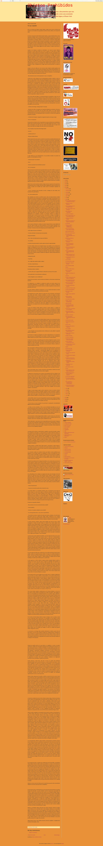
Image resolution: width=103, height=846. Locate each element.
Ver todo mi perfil (66, 524)
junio (67, 199)
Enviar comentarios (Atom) (36, 837)
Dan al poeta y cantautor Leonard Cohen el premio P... (70, 379)
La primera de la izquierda (68, 446)
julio (66, 197)
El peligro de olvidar (69, 335)
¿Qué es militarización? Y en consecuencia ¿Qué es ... (70, 216)
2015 (66, 180)
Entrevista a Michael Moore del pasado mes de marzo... (70, 248)
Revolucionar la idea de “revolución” (69, 239)
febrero (67, 393)
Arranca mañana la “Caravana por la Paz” (70, 342)
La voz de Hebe (68, 259)
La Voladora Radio (67, 452)
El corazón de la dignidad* (70, 376)
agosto (67, 195)
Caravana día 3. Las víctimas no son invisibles (70, 309)
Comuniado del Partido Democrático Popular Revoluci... (70, 306)
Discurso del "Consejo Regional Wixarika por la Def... (70, 312)
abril (66, 390)
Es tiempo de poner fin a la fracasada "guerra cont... (70, 255)
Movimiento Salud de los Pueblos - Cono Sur (68, 461)
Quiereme (67, 275)
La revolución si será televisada (69, 365)
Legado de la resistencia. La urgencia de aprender (70, 221)
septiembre (68, 194)
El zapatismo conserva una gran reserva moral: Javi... (70, 358)
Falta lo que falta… (69, 303)
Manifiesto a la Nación (69, 314)
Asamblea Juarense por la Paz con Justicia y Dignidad (70, 373)
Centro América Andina (68, 462)
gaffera (52, 843)
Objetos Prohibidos (50, 5)
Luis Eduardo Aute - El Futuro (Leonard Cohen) (70, 345)
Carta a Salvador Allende (70, 265)
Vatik (70, 517)
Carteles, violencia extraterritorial (69, 301)
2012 (66, 185)
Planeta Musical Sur (67, 450)
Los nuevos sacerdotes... (70, 337)
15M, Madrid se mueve (69, 366)
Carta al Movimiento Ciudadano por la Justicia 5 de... (70, 317)
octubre (67, 192)
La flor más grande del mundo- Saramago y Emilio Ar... (69, 244)
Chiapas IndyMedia (67, 422)
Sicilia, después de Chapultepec (69, 212)
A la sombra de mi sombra (70, 299)
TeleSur (65, 437)
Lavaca (65, 455)
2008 (66, 401)
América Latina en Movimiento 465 (69, 297)
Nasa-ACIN (66, 428)
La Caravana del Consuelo (70, 261)
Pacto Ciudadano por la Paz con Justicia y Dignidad (70, 281)
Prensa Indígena (67, 426)
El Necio (67, 267)
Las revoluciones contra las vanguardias (70, 258)
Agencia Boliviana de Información (68, 435)
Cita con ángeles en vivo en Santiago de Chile (70, 207)
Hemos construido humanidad (69, 271)
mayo (67, 388)
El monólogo (68, 223)
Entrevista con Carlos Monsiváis (69, 241)
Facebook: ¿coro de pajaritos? (69, 204)
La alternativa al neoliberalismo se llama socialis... (70, 361)
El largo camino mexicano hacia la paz (70, 334)
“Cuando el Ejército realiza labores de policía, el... (70, 371)
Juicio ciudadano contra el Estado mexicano (70, 331)
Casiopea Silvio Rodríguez (70, 289)
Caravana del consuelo (69, 320)
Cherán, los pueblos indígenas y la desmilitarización (69, 226)
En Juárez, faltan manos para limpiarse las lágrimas (70, 278)
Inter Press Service (67, 425)
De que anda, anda (69, 348)
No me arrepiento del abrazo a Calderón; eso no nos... (70, 201)
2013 (66, 183)
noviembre (68, 190)
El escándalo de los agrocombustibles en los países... (70, 235)
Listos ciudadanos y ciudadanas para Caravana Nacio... (69, 382)
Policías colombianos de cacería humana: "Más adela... (70, 251)
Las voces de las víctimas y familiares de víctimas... (70, 386)
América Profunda (67, 449)
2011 (66, 187)
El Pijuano (66, 447)
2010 (66, 397)
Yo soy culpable (68, 328)
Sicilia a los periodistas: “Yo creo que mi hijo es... (70, 283)
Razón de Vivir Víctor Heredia (69, 292)
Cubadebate (66, 429)
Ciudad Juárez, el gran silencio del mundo (69, 339)
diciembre (67, 188)
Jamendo (66, 453)
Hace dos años (68, 324)
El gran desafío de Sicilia (70, 231)
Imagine (67, 346)
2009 (66, 399)
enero (67, 395)
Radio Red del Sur (67, 456)
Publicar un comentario (33, 832)
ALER (65, 431)
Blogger (62, 843)
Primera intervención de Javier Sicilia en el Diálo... (70, 229)
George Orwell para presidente (69, 351)
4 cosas (67, 368)
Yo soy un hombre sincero (70, 268)
